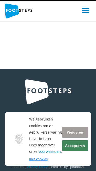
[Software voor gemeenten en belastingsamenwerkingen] (19, 11)
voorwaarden (49, 151)
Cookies (18, 166)
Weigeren (75, 132)
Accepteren (75, 146)
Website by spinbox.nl (67, 166)
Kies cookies (38, 159)
